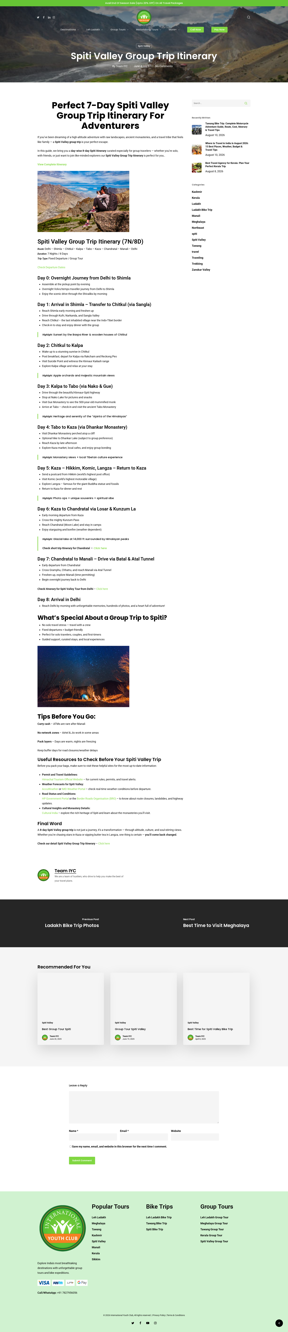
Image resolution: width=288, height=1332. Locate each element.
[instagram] (155, 1323)
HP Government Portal (55, 798)
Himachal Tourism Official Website (62, 779)
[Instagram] (54, 17)
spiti (194, 233)
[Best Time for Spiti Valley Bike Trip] (216, 1009)
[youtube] (148, 1323)
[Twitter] (38, 17)
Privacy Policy (159, 1315)
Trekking (197, 263)
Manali (196, 215)
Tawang (196, 245)
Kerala (196, 197)
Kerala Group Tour (211, 1235)
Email (124, 1130)
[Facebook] (44, 17)
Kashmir (197, 191)
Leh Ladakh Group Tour (214, 1217)
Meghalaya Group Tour (214, 1223)
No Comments (164, 66)
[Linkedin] (49, 17)
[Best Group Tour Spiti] (71, 1009)
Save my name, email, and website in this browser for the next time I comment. (119, 1146)
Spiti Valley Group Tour (214, 1241)
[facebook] (140, 1323)
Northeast (198, 227)
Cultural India (50, 813)
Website (176, 1130)
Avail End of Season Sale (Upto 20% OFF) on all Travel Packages (144, 3)
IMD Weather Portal (73, 789)
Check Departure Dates (51, 267)
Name (73, 1130)
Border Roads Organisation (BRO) (96, 798)
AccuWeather (50, 789)
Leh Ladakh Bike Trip (159, 1217)
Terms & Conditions (176, 1315)
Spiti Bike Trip (154, 1229)
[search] (248, 17)
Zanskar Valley (201, 269)
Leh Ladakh (99, 1217)
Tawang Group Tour (212, 1229)
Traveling (197, 257)
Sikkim (96, 1259)
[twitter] (132, 1323)
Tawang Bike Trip (156, 1223)
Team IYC (122, 66)
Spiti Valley (144, 45)
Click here (100, 548)
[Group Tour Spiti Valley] (143, 1009)
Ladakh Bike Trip (202, 209)
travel (195, 251)
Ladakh (196, 203)
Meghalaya (198, 221)
